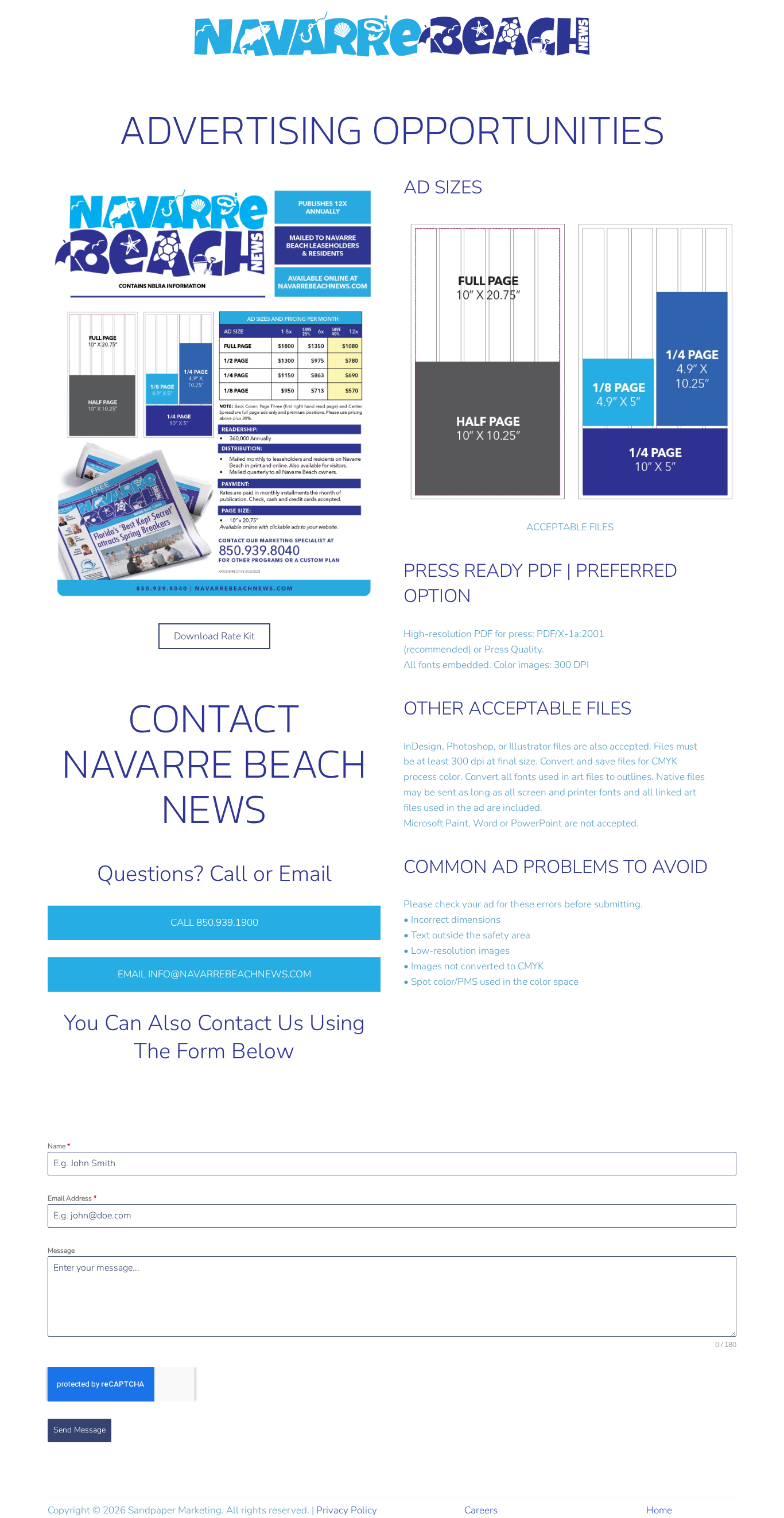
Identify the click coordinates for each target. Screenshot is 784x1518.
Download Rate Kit (214, 636)
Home (659, 1510)
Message (61, 1250)
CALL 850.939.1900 (214, 922)
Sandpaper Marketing (175, 1510)
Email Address (72, 1198)
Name (59, 1146)
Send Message (79, 1429)
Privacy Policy (346, 1510)
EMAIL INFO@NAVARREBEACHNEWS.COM (214, 974)
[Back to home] (392, 34)
